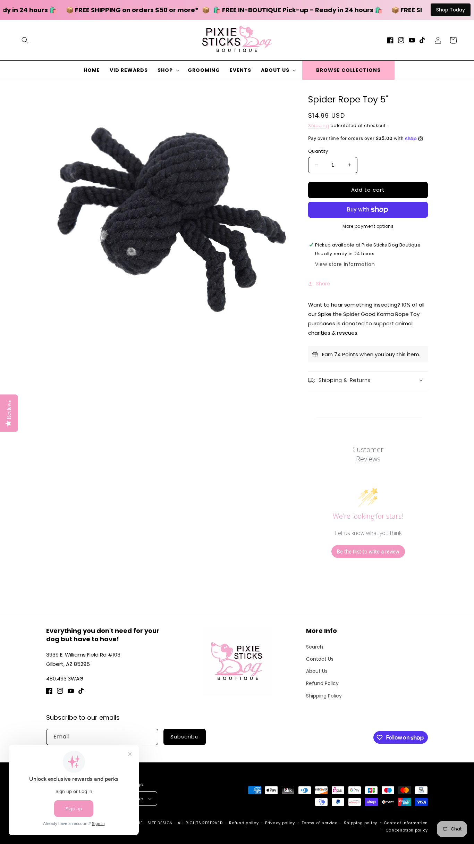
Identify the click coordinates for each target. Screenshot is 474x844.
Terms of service (320, 823)
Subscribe (184, 736)
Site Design (160, 823)
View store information (345, 264)
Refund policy (244, 823)
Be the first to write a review (368, 551)
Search (314, 646)
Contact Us (319, 658)
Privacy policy (280, 823)
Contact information (406, 823)
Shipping (318, 125)
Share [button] (323, 283)
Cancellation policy (407, 830)
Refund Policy (322, 683)
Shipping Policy (324, 695)
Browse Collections (348, 70)
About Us (317, 671)
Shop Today (450, 9)
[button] (25, 40)
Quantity (318, 151)
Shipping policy (360, 823)
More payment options (367, 226)
